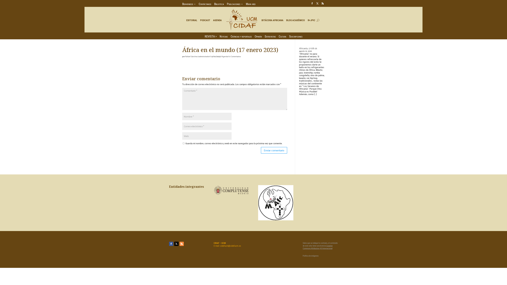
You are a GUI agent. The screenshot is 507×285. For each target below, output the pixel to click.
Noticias (224, 37)
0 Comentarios (235, 56)
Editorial (191, 20)
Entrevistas (270, 37)
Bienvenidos (187, 4)
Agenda (217, 20)
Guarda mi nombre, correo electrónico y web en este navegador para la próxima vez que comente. (233, 143)
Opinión (258, 37)
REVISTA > (211, 37)
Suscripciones (295, 37)
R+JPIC (311, 20)
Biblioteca (219, 4)
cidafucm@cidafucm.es (230, 245)
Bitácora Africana (272, 20)
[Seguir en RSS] (323, 3)
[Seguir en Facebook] (312, 3)
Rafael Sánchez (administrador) (197, 56)
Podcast (205, 20)
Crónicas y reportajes (241, 37)
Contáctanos (205, 4)
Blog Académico (295, 20)
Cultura (282, 37)
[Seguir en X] (317, 3)
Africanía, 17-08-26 (308, 48)
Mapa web (250, 4)
